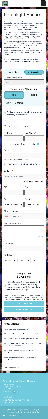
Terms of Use (9, 412)
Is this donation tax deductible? (17, 329)
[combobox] (7, 216)
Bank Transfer (24, 310)
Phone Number (11, 211)
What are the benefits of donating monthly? (21, 334)
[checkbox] (24, 113)
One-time (14, 72)
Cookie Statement (22, 412)
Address (8, 171)
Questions (13, 323)
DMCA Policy (35, 412)
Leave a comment (12, 223)
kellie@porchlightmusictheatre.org (17, 400)
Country (28, 199)
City (26, 187)
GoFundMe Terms (14, 299)
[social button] (43, 3)
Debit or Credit (24, 303)
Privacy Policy (30, 297)
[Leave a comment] (24, 232)
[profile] (35, 3)
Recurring (35, 72)
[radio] (14, 72)
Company (8, 243)
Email (6, 150)
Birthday (8, 255)
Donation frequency (13, 77)
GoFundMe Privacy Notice (33, 299)
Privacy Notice (37, 410)
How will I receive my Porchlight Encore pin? (21, 339)
